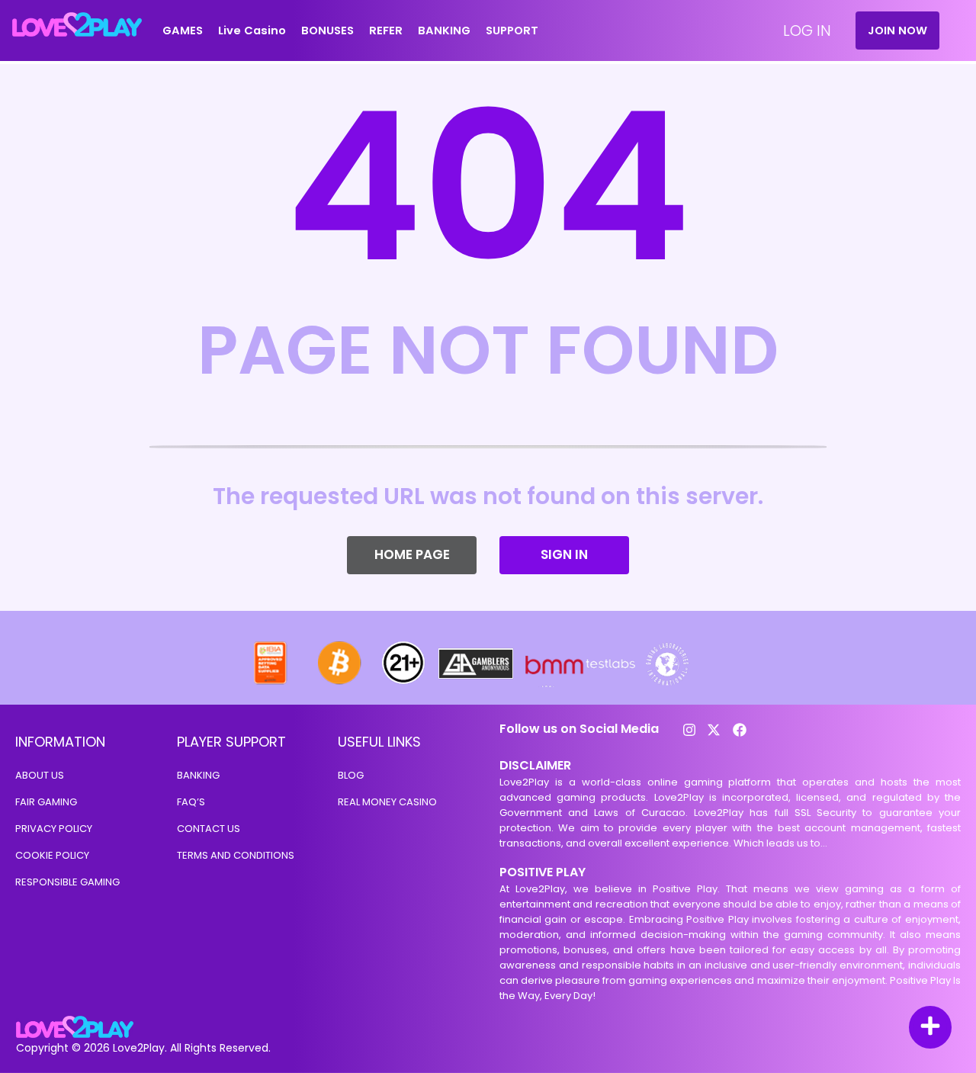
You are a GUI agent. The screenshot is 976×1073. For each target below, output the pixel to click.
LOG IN (807, 30)
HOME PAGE (412, 554)
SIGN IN (564, 554)
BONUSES (327, 30)
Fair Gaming (46, 802)
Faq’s (191, 802)
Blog (351, 775)
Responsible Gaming (67, 882)
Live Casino (252, 30)
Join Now (897, 30)
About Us (39, 775)
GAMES (182, 30)
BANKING (444, 30)
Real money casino (387, 802)
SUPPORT (512, 30)
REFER (386, 30)
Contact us (208, 828)
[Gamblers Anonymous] (476, 683)
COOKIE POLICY (52, 855)
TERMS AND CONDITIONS (235, 855)
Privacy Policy (53, 828)
